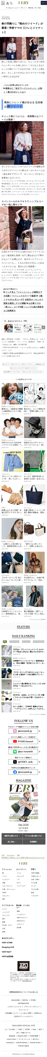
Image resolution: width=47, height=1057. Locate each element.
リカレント (20, 924)
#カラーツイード (30, 368)
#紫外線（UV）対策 (34, 8)
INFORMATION (23, 1003)
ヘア (18, 879)
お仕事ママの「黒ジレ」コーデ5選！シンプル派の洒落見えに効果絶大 (23, 307)
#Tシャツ (24, 8)
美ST (40, 1029)
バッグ (4, 876)
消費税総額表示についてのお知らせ (23, 992)
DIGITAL (25, 1000)
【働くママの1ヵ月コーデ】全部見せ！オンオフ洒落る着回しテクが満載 (23, 299)
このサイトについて (14, 1006)
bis (18, 1032)
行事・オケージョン (8, 889)
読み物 (19, 927)
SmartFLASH (22, 1036)
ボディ (19, 883)
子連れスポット (36, 876)
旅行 (3, 919)
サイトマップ (23, 1010)
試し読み (11, 842)
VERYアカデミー (22, 917)
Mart (34, 1029)
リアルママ (34, 896)
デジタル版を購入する (33, 836)
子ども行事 (34, 889)
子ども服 (34, 883)
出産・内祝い (35, 879)
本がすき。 (36, 1039)
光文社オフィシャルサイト (23, 1016)
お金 (3, 928)
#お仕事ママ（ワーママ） (12, 372)
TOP (3, 855)
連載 (18, 911)
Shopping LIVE (8, 947)
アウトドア (6, 915)
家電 (3, 932)
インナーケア (21, 886)
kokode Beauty (21, 1042)
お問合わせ (38, 1013)
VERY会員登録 (7, 956)
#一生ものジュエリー (13, 8)
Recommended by (35, 619)
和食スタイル (26, 1032)
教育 (32, 892)
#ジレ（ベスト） (28, 364)
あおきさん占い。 (8, 938)
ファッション (6, 16)
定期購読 (33, 842)
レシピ (4, 909)
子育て (33, 869)
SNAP (4, 892)
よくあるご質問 (25, 1013)
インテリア (6, 912)
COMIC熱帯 (34, 1036)
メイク (19, 873)
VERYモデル (21, 921)
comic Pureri (11, 1039)
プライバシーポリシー (32, 1006)
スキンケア (20, 876)
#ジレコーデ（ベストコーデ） (33, 372)
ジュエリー (6, 879)
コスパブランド (7, 886)
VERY (20, 1029)
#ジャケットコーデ (17, 368)
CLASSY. (12, 1029)
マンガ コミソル (24, 1039)
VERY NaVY (6, 952)
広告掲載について (11, 1013)
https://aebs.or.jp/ (27, 980)
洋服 (18, 855)
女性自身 (12, 1036)
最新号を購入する (11, 836)
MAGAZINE (15, 1000)
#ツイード (6, 364)
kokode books (35, 1042)
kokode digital (23, 1046)
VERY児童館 (35, 873)
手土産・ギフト (7, 925)
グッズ (33, 886)
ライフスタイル (8, 905)
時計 (3, 899)
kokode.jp (10, 1042)
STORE (33, 1000)
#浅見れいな (40, 364)
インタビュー (21, 914)
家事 (3, 922)
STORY (27, 1029)
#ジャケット (16, 364)
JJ (6, 1029)
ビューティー (21, 869)
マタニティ (6, 896)
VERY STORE (7, 943)
